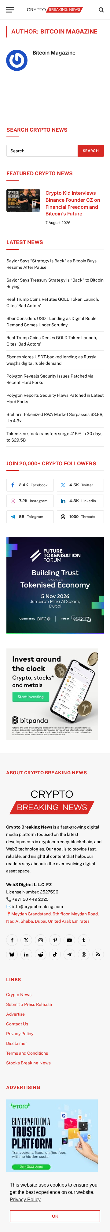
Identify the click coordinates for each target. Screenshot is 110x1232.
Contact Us (17, 1023)
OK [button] (55, 1216)
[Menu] (10, 10)
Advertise (15, 1014)
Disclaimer (16, 1043)
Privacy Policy (19, 1033)
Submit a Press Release (29, 1004)
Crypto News (18, 994)
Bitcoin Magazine (54, 53)
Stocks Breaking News (28, 1062)
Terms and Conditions (27, 1053)
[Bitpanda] (52, 738)
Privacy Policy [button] (25, 1199)
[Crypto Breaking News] (55, 9)
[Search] (100, 10)
